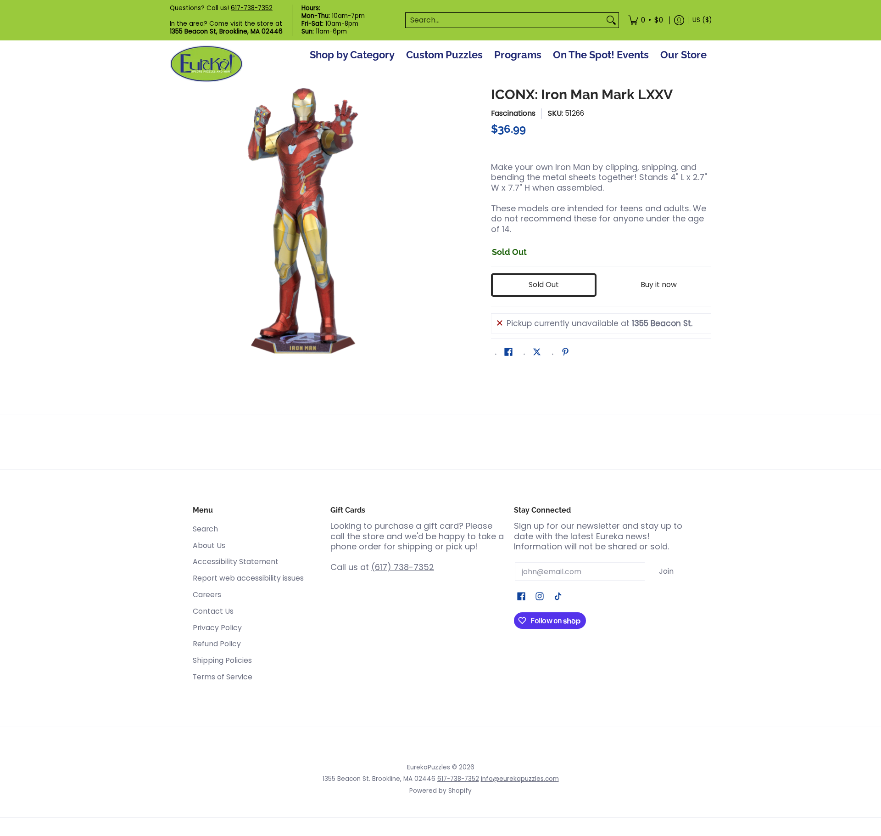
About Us (209, 545)
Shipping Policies (222, 660)
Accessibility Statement (236, 561)
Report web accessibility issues (248, 578)
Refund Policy (217, 643)
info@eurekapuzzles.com (520, 778)
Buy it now (659, 284)
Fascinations (513, 113)
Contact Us (213, 611)
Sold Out (544, 284)
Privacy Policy (217, 627)
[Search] (611, 20)
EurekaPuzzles (428, 767)
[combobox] (505, 20)
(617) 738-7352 (402, 567)
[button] (508, 353)
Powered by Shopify (440, 790)
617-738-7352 (252, 8)
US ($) (702, 20)
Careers (207, 594)
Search (205, 529)
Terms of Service (222, 677)
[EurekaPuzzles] (206, 64)
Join (666, 571)
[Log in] (679, 20)
